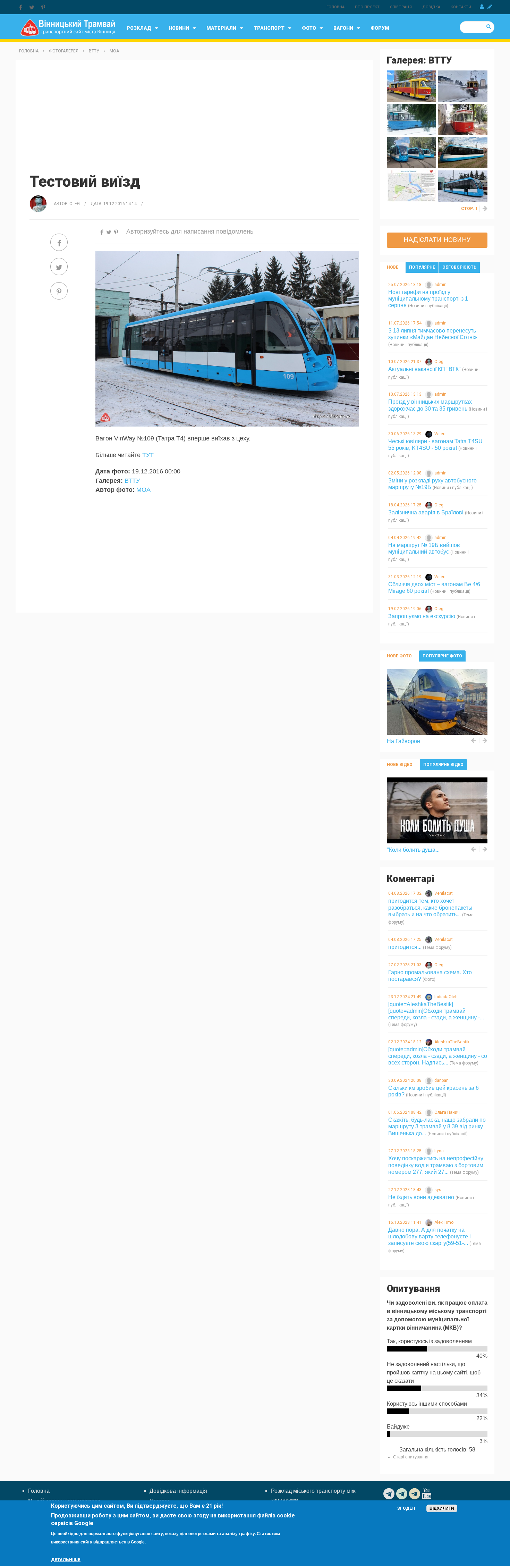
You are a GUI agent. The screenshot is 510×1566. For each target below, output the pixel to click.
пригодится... (405, 947)
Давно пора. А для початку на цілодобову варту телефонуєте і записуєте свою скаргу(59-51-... (429, 1236)
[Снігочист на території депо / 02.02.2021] (462, 86)
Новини (179, 28)
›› (485, 208)
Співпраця (401, 7)
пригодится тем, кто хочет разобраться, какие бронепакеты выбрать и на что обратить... (430, 907)
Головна (335, 7)
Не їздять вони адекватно (421, 1197)
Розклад (139, 28)
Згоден (406, 1508)
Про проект (367, 7)
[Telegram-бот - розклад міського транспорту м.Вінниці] (415, 1494)
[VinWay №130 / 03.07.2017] (462, 152)
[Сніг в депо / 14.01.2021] (411, 119)
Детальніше (65, 1560)
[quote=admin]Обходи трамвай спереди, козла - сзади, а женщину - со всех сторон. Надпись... (437, 1056)
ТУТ (148, 455)
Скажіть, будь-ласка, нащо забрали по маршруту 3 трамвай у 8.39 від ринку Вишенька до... (437, 1126)
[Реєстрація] (490, 7)
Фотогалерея (63, 51)
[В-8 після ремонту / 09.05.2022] (411, 86)
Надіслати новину (437, 240)
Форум (380, 28)
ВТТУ (94, 51)
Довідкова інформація (178, 1491)
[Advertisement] (194, 115)
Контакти (461, 7)
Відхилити (442, 1508)
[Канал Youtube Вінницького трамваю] (427, 1494)
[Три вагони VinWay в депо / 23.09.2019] (411, 152)
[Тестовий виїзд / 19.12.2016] (462, 185)
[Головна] (67, 27)
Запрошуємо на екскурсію (421, 616)
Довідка (431, 7)
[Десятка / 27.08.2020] (462, 119)
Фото (309, 28)
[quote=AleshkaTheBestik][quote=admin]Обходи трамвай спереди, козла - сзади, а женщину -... (436, 1010)
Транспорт (269, 28)
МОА (114, 51)
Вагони (343, 28)
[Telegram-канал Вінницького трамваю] (389, 1494)
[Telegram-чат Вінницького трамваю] (402, 1494)
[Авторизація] (481, 7)
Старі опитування (410, 1457)
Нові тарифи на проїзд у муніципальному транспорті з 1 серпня (428, 298)
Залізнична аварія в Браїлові (426, 512)
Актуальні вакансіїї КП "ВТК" (424, 369)
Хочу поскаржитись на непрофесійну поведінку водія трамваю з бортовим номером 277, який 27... (435, 1164)
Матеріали (221, 28)
